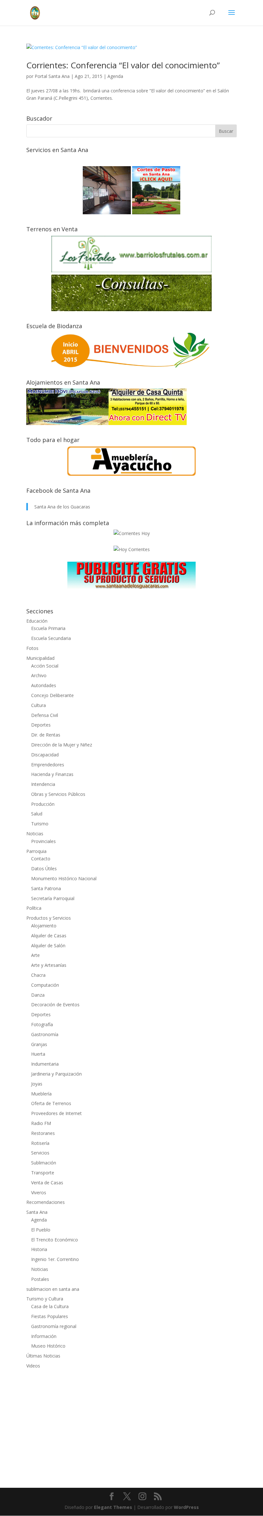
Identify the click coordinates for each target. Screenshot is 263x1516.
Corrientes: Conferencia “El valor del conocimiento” (123, 65)
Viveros (38, 1192)
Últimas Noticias (43, 1356)
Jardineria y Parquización (56, 1074)
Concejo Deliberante (52, 695)
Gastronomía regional (53, 1326)
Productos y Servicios (48, 918)
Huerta (38, 1054)
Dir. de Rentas (45, 735)
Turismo (39, 824)
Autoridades (43, 685)
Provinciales (43, 841)
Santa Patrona (46, 888)
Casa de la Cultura (50, 1306)
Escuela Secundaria (51, 638)
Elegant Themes (113, 1507)
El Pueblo (40, 1230)
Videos (33, 1366)
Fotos (32, 648)
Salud (36, 814)
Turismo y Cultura (44, 1299)
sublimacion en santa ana (52, 1289)
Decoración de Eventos (55, 1004)
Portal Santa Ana (52, 76)
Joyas (36, 1084)
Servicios (40, 1153)
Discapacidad (45, 755)
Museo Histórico (48, 1346)
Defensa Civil (44, 715)
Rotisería (40, 1143)
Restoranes (43, 1133)
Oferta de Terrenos (51, 1103)
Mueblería (41, 1094)
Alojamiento (43, 926)
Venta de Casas (47, 1183)
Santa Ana (36, 1212)
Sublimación (43, 1163)
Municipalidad (40, 658)
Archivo (39, 675)
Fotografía (42, 1024)
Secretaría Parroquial (52, 898)
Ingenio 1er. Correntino (55, 1259)
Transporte (42, 1173)
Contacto (40, 859)
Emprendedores (47, 765)
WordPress (186, 1507)
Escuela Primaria (48, 628)
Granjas (39, 1044)
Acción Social (44, 666)
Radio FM (41, 1123)
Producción (43, 804)
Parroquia (36, 851)
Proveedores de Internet (56, 1113)
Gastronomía (44, 1034)
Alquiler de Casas (48, 936)
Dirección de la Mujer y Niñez (61, 745)
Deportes (41, 725)
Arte (35, 955)
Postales (40, 1279)
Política (33, 908)
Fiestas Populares (49, 1316)
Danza (38, 995)
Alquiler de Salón (48, 945)
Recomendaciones (45, 1202)
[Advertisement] (131, 1424)
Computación (45, 985)
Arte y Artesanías (48, 965)
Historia (39, 1249)
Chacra (38, 975)
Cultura (38, 705)
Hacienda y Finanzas (52, 774)
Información (43, 1336)
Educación (36, 621)
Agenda (115, 76)
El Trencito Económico (54, 1240)
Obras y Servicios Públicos (58, 794)
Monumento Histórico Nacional (64, 878)
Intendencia (43, 784)
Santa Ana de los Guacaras (62, 507)
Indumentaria (45, 1064)
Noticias (34, 833)
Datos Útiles (44, 868)
